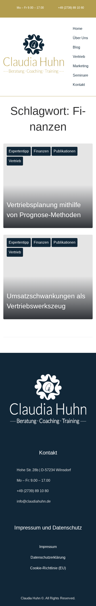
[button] (83, 38)
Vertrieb (15, 161)
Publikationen (64, 151)
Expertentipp (19, 151)
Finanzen (41, 151)
